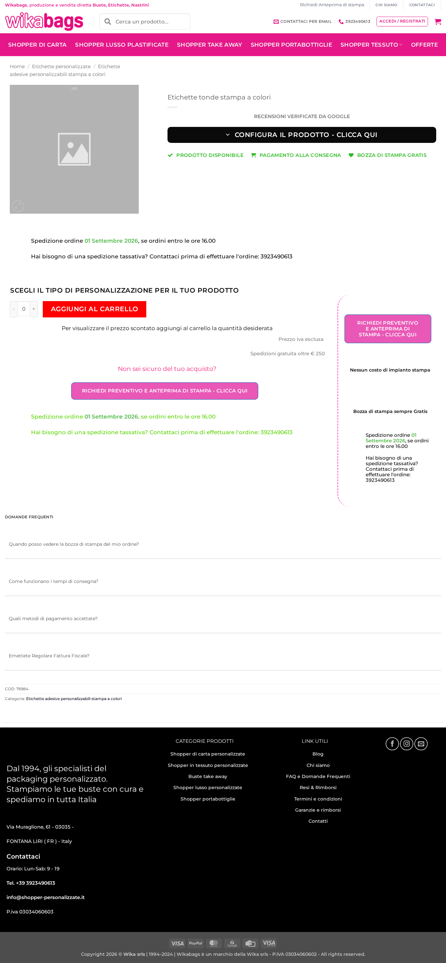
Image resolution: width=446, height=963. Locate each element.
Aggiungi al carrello (94, 309)
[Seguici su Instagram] (406, 743)
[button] (438, 21)
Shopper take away (209, 44)
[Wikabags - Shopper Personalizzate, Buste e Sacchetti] (44, 21)
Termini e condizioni (318, 799)
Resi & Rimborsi (318, 787)
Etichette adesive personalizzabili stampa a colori (74, 698)
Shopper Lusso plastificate (121, 44)
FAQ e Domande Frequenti (318, 776)
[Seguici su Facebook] (392, 743)
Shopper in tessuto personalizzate (208, 765)
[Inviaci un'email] (420, 743)
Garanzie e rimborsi (318, 810)
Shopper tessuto (369, 44)
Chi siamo (318, 765)
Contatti (318, 821)
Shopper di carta (37, 44)
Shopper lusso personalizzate (207, 787)
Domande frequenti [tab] (29, 516)
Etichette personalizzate (61, 66)
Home (17, 66)
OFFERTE (424, 44)
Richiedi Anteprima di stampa (332, 4)
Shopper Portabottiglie (291, 44)
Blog (318, 754)
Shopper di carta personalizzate (207, 754)
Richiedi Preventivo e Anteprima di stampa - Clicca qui (165, 391)
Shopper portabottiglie (208, 799)
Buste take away (207, 776)
